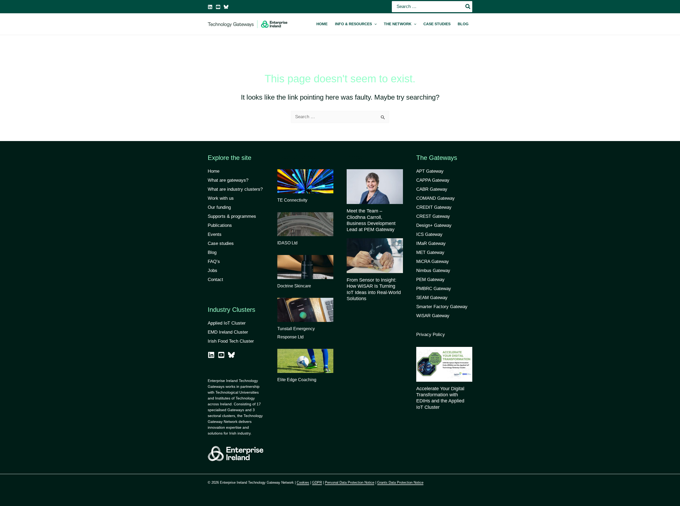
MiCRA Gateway (432, 261)
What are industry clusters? (235, 189)
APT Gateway (430, 171)
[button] (355, 24)
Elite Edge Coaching (296, 379)
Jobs (212, 270)
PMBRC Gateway (433, 288)
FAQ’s (214, 261)
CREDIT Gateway (434, 207)
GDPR (317, 482)
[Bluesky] (226, 7)
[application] (374, 24)
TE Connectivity (292, 200)
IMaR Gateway (431, 243)
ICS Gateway (429, 234)
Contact (215, 279)
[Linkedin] (210, 7)
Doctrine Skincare (294, 286)
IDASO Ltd (287, 243)
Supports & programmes (232, 216)
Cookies (303, 482)
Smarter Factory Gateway (442, 306)
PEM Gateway (430, 279)
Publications (220, 225)
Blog (212, 252)
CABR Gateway (431, 189)
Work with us (221, 198)
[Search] (468, 6)
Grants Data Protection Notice (400, 482)
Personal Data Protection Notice (349, 482)
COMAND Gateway (435, 198)
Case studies (221, 243)
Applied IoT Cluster (227, 323)
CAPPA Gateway (432, 180)
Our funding (219, 207)
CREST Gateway (433, 216)
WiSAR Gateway (432, 315)
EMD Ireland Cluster (228, 332)
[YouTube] (218, 7)
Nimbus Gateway (433, 270)
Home (213, 171)
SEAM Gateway (432, 297)
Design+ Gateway (434, 225)
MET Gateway (430, 252)
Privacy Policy (430, 334)
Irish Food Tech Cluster (231, 341)
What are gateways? (228, 180)
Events (215, 234)
